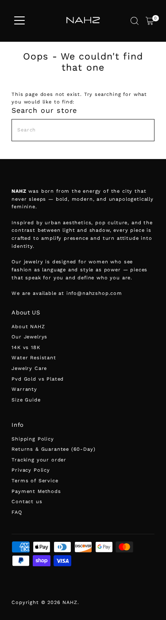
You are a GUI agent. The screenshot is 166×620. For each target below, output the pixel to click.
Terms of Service (35, 481)
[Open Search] (135, 21)
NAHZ (69, 602)
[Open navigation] (19, 21)
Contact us (27, 502)
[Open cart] (149, 21)
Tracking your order (39, 460)
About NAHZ (28, 327)
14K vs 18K (26, 347)
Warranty (24, 389)
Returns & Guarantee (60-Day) (53, 449)
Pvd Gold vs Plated (38, 379)
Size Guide (26, 400)
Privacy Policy (31, 470)
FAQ (17, 512)
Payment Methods (36, 491)
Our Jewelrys (29, 337)
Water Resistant (34, 358)
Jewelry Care (29, 368)
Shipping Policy (33, 439)
